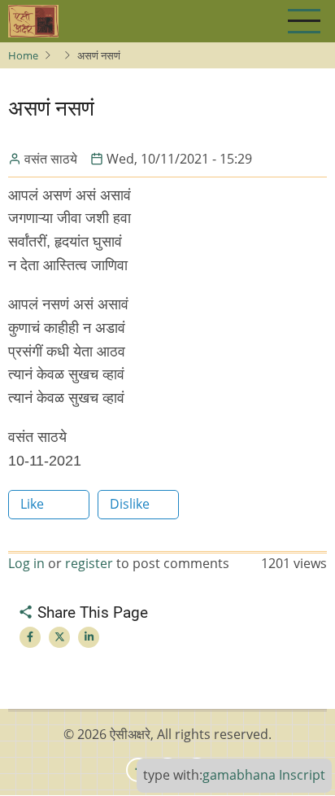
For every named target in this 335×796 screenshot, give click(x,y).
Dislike (130, 504)
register (89, 563)
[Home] (33, 21)
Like (32, 504)
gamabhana (239, 775)
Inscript (302, 775)
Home (23, 55)
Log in (26, 563)
